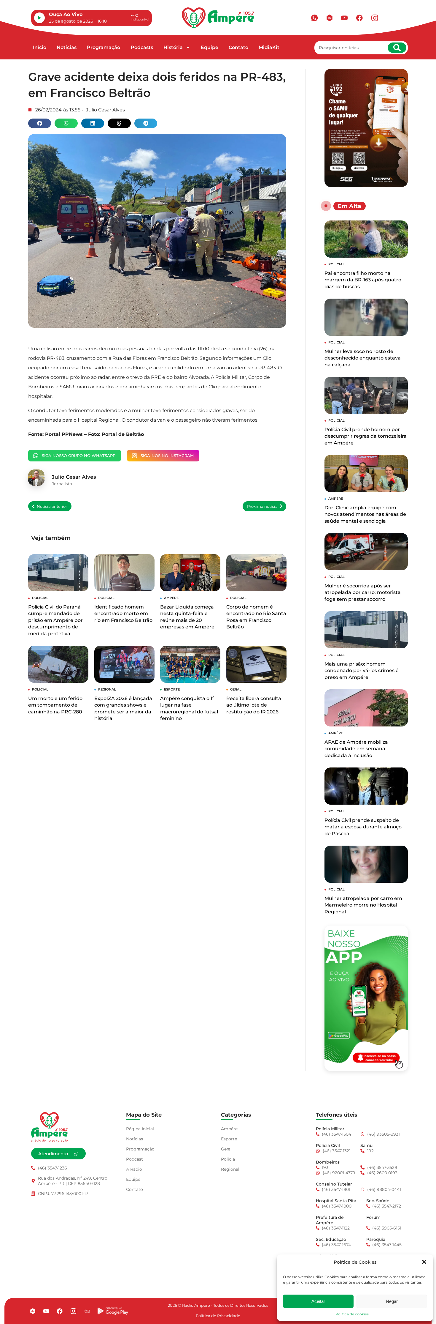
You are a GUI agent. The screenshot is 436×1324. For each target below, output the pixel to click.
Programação (103, 47)
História (173, 47)
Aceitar (318, 1301)
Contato (238, 47)
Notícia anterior (52, 506)
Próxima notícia (262, 506)
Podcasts (142, 47)
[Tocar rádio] (39, 17)
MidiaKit (269, 47)
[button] (424, 1262)
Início (39, 47)
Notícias (67, 47)
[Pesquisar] (397, 47)
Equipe (209, 47)
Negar (392, 1301)
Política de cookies (352, 1314)
